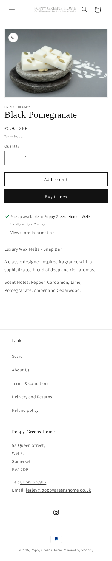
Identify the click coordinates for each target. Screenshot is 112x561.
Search (18, 356)
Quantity (11, 146)
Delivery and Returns (32, 396)
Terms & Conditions (31, 383)
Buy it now (56, 196)
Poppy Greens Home (46, 550)
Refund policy (25, 410)
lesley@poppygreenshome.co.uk (58, 490)
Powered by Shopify (78, 550)
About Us (21, 370)
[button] (12, 9)
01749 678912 (33, 482)
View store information (32, 232)
